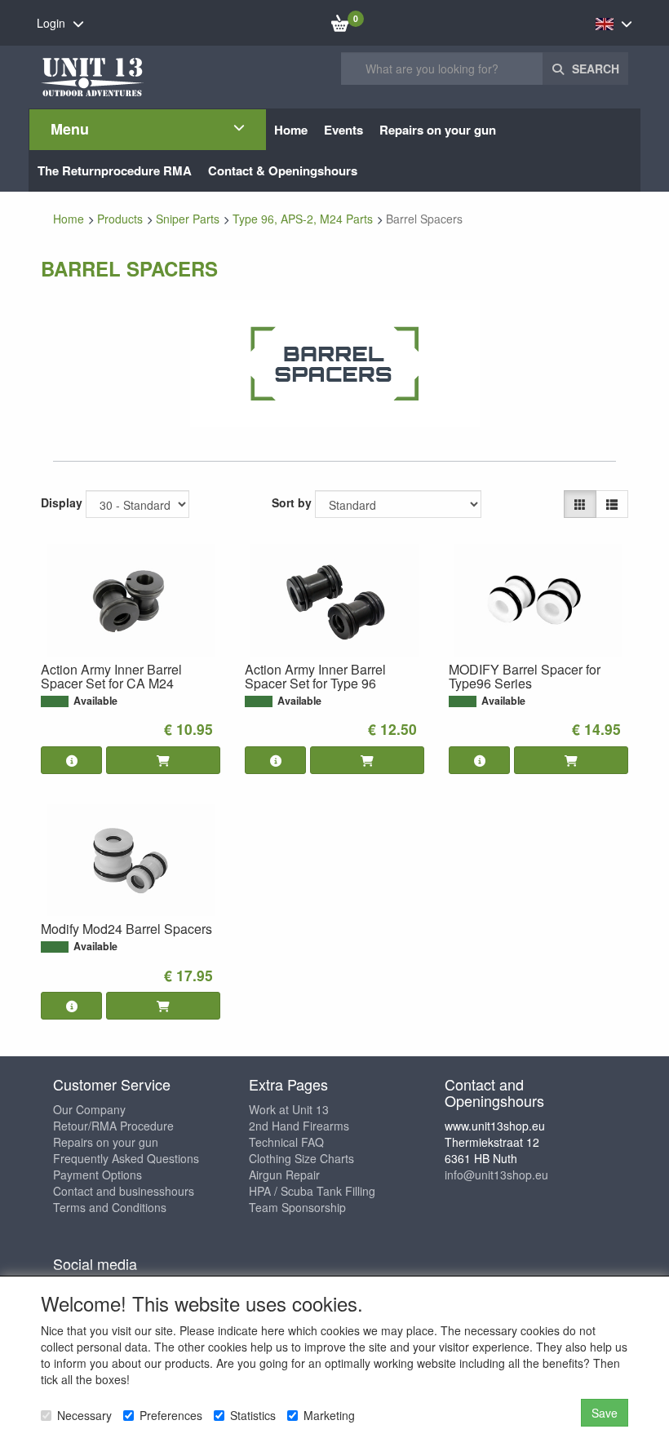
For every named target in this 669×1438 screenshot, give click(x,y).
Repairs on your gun (105, 1142)
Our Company (89, 1109)
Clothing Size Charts (301, 1158)
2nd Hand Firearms (299, 1125)
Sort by (292, 502)
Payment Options (97, 1174)
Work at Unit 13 (289, 1109)
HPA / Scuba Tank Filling (312, 1191)
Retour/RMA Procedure (113, 1125)
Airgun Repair (284, 1174)
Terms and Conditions (109, 1207)
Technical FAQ (286, 1142)
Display (61, 502)
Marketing (329, 1415)
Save (604, 1413)
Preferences (171, 1415)
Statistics (253, 1415)
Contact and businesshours (123, 1191)
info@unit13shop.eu (496, 1174)
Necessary (84, 1415)
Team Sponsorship (297, 1207)
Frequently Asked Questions (126, 1158)
